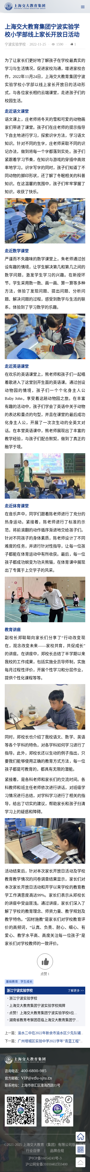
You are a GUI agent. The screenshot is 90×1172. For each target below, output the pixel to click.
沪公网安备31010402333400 (47, 1164)
